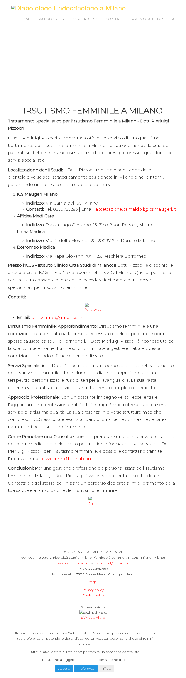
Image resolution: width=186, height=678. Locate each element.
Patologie (50, 19)
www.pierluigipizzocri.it (73, 563)
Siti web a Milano (93, 617)
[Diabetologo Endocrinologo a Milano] (68, 8)
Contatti (115, 19)
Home (25, 19)
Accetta (64, 668)
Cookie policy (93, 595)
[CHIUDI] (23, 625)
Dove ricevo (85, 19)
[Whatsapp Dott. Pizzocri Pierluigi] (93, 307)
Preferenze (86, 668)
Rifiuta (106, 668)
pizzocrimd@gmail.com (56, 317)
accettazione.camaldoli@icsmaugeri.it (135, 209)
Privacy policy (93, 590)
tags (93, 582)
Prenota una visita (153, 19)
